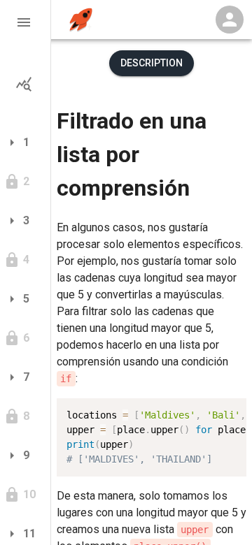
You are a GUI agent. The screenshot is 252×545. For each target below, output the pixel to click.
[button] (25, 22)
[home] (81, 20)
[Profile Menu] (229, 19)
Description (151, 62)
